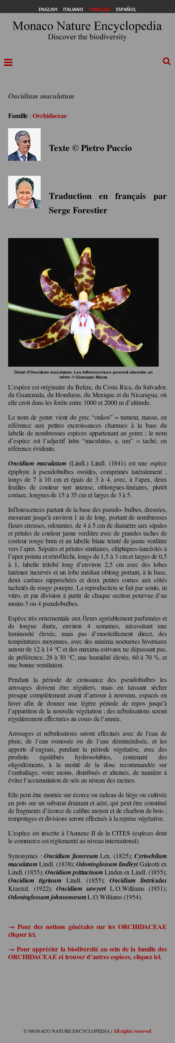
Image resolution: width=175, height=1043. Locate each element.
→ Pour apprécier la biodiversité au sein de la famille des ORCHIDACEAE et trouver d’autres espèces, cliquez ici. (87, 952)
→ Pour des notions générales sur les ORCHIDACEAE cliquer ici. (87, 930)
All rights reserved (132, 1031)
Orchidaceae (50, 115)
